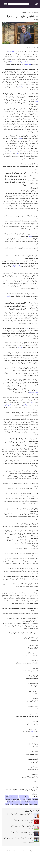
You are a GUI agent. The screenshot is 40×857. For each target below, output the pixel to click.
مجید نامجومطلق (9, 405)
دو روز (30, 236)
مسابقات (12, 61)
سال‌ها (10, 151)
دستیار (32, 402)
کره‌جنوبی (23, 61)
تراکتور (9, 296)
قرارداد (26, 328)
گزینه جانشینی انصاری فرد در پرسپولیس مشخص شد (21, 826)
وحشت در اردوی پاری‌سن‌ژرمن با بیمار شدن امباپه (22, 832)
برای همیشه (28, 64)
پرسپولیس (25, 405)
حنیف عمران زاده (33, 392)
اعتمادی (20, 347)
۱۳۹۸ (29, 12)
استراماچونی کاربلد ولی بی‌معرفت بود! (29, 790)
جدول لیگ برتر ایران (9, 851)
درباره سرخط (19, 851)
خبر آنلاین (16, 790)
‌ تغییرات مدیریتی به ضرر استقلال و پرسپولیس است (22, 820)
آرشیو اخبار (34, 12)
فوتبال (28, 94)
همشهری (20, 138)
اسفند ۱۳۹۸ (23, 12)
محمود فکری (11, 51)
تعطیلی (17, 153)
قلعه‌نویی (19, 87)
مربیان (36, 101)
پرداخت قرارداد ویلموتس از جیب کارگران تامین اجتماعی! (20, 814)
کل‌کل (31, 731)
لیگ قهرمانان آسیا (16, 266)
